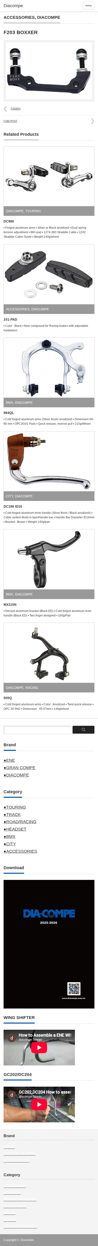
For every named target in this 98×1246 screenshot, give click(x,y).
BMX (9, 402)
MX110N (10, 604)
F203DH (15, 108)
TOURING (33, 211)
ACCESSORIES (19, 17)
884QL (9, 413)
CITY (9, 496)
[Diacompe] (23, 6)
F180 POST (10, 121)
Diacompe (27, 1240)
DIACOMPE (48, 17)
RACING (31, 688)
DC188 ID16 (13, 506)
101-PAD (10, 319)
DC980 (9, 221)
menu (88, 5)
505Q (8, 698)
